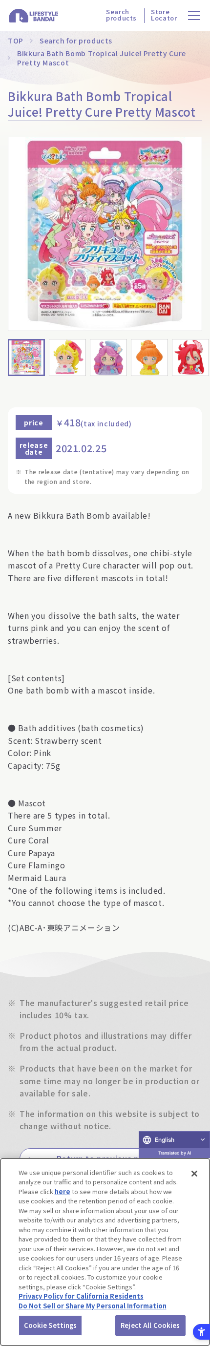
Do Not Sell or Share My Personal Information (93, 1305)
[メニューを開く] (194, 16)
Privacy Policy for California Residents (81, 1296)
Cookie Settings (50, 1325)
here (62, 1191)
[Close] (194, 1173)
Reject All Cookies (150, 1325)
